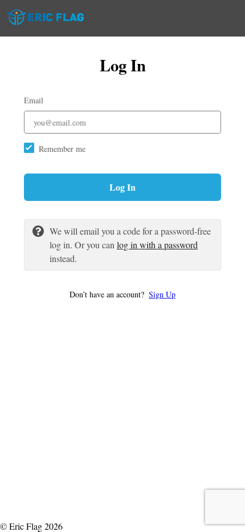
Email (33, 100)
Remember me (62, 148)
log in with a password (157, 245)
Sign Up (162, 294)
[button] (122, 294)
